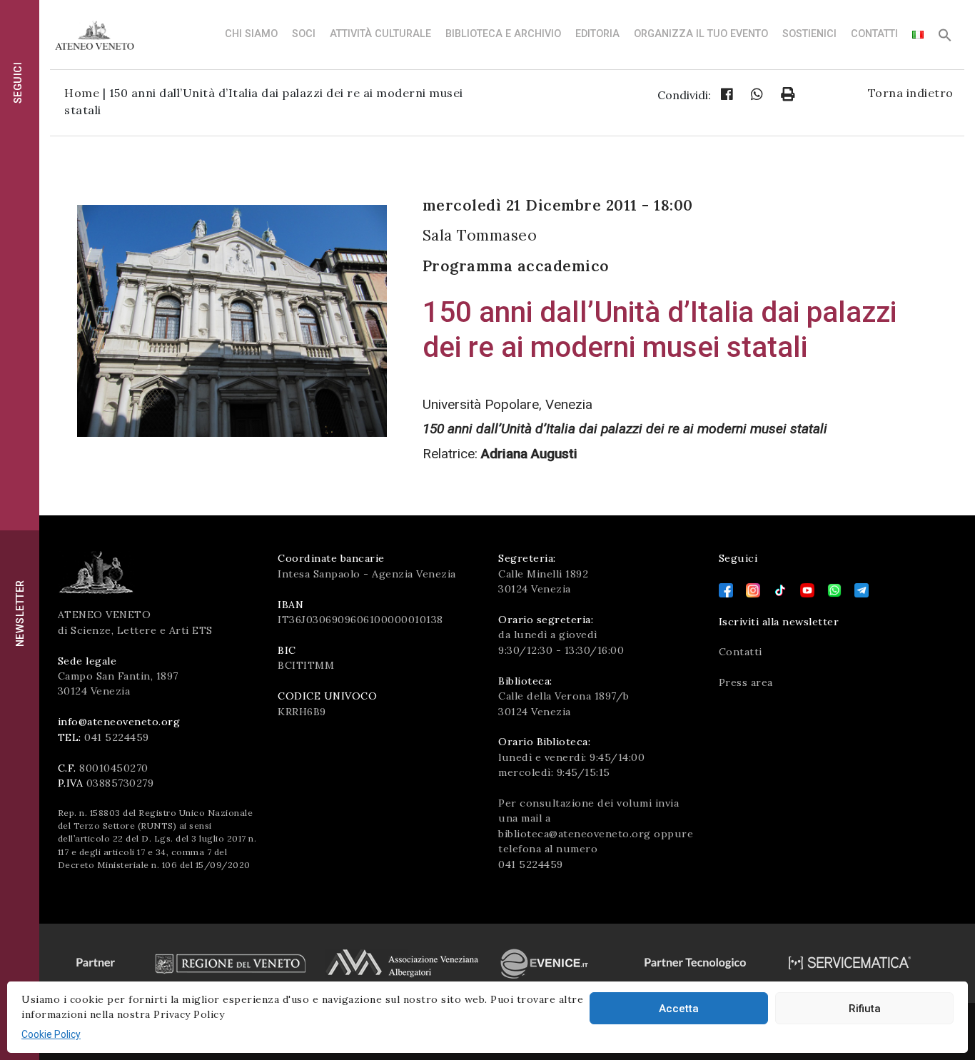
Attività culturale (380, 34)
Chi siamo (251, 34)
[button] (945, 39)
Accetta (679, 1008)
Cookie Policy (51, 1034)
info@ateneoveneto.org (119, 721)
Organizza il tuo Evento (701, 34)
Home (81, 93)
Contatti (874, 34)
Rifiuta (865, 1008)
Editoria (597, 34)
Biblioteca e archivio (503, 34)
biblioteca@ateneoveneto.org (574, 833)
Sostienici (809, 34)
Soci (303, 34)
